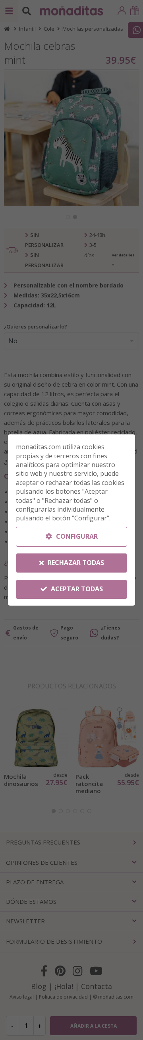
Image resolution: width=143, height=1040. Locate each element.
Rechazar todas (75, 562)
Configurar (76, 536)
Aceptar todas (76, 589)
